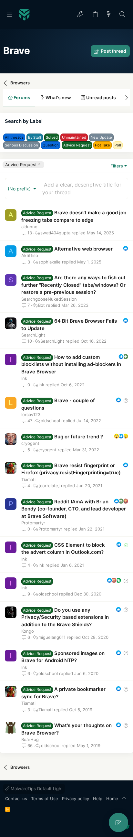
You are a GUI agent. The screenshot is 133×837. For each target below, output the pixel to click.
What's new (58, 97)
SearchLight (33, 335)
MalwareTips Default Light (36, 788)
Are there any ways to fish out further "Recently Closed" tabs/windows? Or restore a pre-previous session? (73, 284)
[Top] (124, 799)
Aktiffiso (29, 255)
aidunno (29, 226)
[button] (9, 14)
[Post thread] (118, 822)
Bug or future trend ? (78, 437)
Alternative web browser (83, 249)
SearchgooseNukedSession (49, 299)
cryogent (30, 443)
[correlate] (49, 486)
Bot (41, 305)
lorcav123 (30, 414)
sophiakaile (49, 262)
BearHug (30, 739)
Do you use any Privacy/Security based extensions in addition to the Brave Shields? (65, 617)
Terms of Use (44, 798)
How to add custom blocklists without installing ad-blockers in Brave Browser (71, 364)
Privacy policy (75, 798)
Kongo (27, 631)
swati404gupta (55, 233)
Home (112, 798)
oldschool (50, 421)
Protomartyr (33, 522)
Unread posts (100, 97)
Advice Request (21, 164)
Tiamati (28, 479)
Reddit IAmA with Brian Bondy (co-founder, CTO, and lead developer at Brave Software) (73, 509)
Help (97, 798)
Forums (21, 97)
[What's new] (108, 15)
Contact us (16, 798)
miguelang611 (52, 637)
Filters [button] (116, 165)
